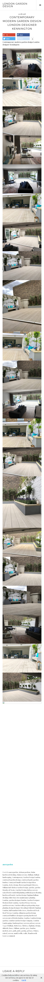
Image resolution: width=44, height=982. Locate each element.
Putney (35, 931)
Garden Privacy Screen (27, 903)
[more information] (32, 39)
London (26, 918)
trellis (20, 933)
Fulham (16, 928)
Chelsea (25, 926)
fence (11, 928)
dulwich (5, 928)
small (16, 933)
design (15, 885)
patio (19, 931)
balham (10, 926)
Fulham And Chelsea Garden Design (15, 888)
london (32, 928)
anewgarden (8, 864)
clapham (31, 926)
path (14, 931)
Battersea (17, 926)
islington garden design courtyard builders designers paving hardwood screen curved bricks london (20, 915)
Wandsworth (32, 933)
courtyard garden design (12, 880)
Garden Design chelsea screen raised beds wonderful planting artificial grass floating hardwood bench (22, 892)
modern (5, 931)
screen (10, 933)
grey (27, 928)
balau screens (22, 875)
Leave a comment (9, 936)
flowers (35, 885)
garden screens (8, 905)
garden (31, 888)
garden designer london (17, 900)
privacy (30, 931)
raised (5, 933)
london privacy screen (21, 923)
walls (25, 933)
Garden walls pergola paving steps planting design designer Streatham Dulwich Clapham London (22, 907)
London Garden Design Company (21, 921)
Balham (30, 875)
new (10, 931)
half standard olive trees (17, 910)
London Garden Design (15, 5)
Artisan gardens (24, 872)
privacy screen (35, 923)
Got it (24, 980)
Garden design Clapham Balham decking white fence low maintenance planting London (20, 897)
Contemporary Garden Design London (26, 877)
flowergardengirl (25, 885)
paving (23, 931)
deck (10, 885)
